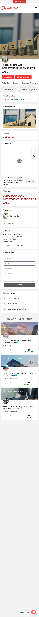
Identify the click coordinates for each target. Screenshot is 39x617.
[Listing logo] (5, 59)
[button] (36, 8)
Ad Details (5, 83)
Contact (15, 83)
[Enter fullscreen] (33, 155)
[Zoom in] (33, 148)
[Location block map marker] (19, 161)
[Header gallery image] (19, 36)
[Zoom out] (33, 151)
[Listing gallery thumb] (19, 118)
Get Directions (30, 181)
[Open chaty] (33, 612)
